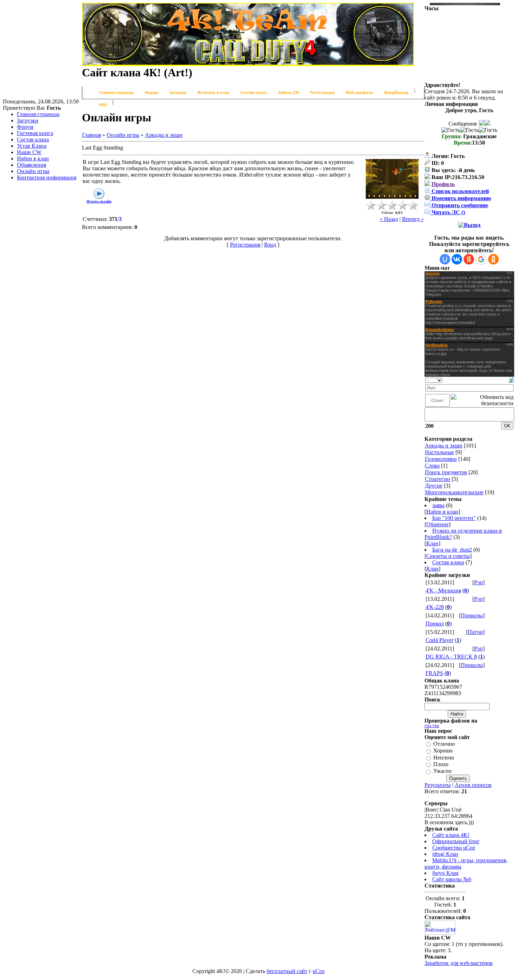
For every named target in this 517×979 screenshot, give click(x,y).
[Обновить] (511, 379)
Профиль (443, 184)
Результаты (438, 785)
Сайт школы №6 (451, 879)
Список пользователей (459, 191)
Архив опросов (473, 785)
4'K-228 (435, 607)
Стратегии (437, 479)
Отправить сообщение (459, 205)
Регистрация (245, 245)
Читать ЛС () (447, 212)
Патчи (475, 632)
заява (438, 505)
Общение (437, 524)
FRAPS (434, 673)
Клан (432, 543)
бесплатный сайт (287, 971)
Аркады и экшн (164, 135)
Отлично (444, 744)
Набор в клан (442, 512)
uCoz (319, 971)
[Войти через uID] (445, 259)
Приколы (472, 615)
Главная (91, 135)
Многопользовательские (454, 492)
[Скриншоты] (392, 179)
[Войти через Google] (481, 259)
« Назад (389, 219)
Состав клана (448, 562)
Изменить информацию (460, 198)
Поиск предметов (446, 472)
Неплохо (443, 758)
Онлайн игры (123, 135)
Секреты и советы (448, 556)
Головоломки (441, 459)
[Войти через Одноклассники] (493, 259)
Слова (432, 466)
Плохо (440, 764)
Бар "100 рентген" (454, 518)
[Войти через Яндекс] (469, 259)
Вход (270, 245)
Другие (433, 486)
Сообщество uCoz (453, 848)
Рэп (478, 582)
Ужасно (442, 771)
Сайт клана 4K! (451, 835)
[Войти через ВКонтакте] (457, 259)
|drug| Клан (445, 854)
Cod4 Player (439, 640)
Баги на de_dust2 (452, 550)
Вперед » (413, 219)
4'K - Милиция (443, 590)
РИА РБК (432, 726)
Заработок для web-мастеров (459, 963)
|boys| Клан (445, 873)
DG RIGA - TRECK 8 (451, 657)
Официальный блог (456, 841)
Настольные (439, 452)
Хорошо (443, 751)
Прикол (435, 624)
